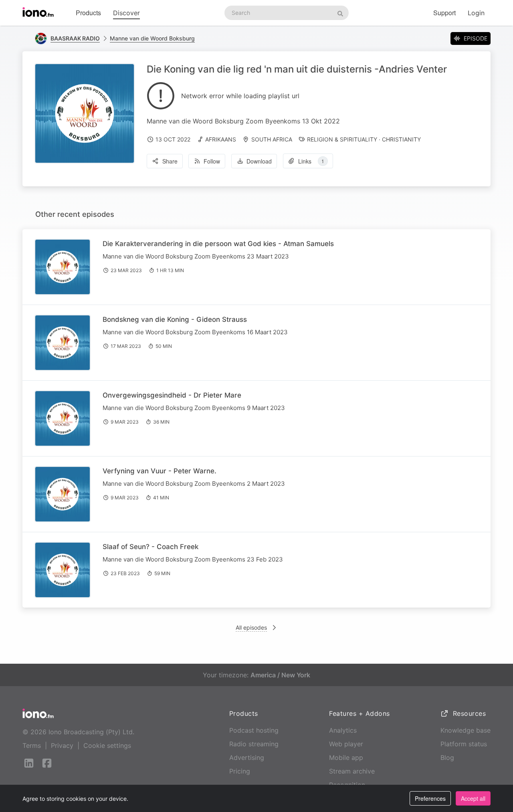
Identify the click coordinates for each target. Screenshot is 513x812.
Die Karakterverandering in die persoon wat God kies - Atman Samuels (218, 244)
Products (88, 12)
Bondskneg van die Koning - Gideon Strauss (175, 319)
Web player (346, 744)
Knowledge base (465, 730)
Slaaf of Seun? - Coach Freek (150, 547)
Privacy (62, 745)
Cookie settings (107, 745)
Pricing (239, 771)
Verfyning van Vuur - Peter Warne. (159, 471)
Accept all (473, 798)
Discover (126, 13)
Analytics (343, 730)
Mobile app (346, 757)
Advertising (246, 757)
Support (444, 12)
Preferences (430, 798)
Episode (475, 38)
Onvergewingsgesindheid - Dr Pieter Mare (172, 395)
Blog (447, 757)
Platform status (463, 744)
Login (476, 13)
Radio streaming (254, 744)
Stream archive (352, 771)
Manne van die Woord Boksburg (152, 38)
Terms (31, 745)
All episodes (251, 627)
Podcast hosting (254, 730)
